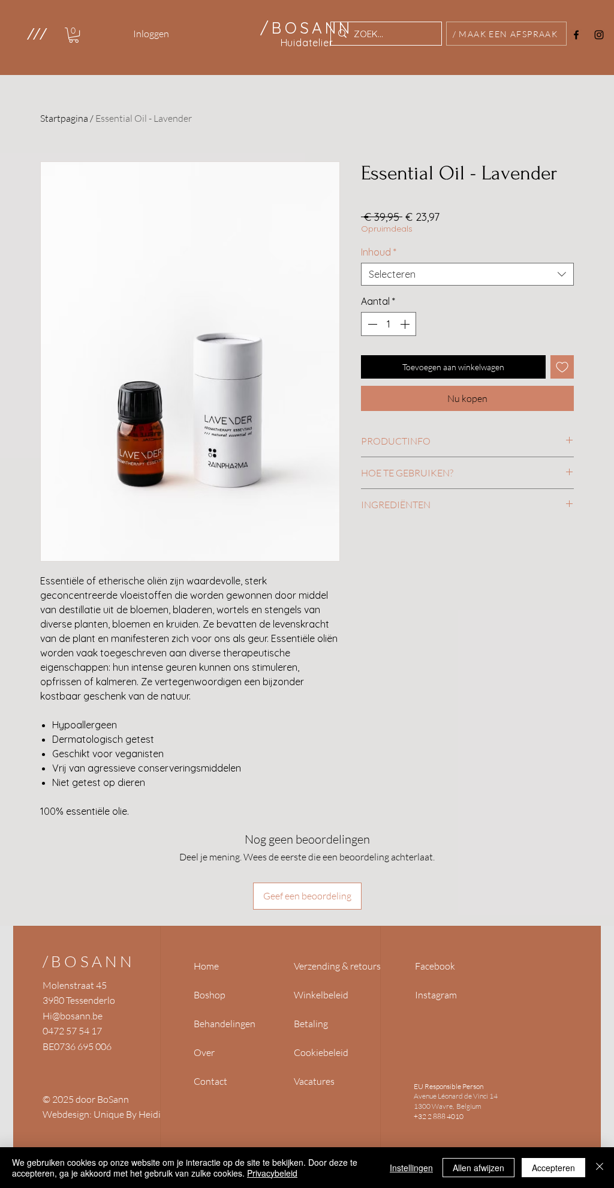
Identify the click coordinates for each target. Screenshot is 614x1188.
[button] (36, 33)
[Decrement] (371, 324)
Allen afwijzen (478, 1168)
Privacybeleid (272, 1173)
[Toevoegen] (562, 367)
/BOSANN (89, 961)
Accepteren (553, 1168)
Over (204, 1052)
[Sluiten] (599, 1167)
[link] (74, 35)
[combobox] (467, 274)
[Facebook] (576, 35)
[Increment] (406, 324)
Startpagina (64, 118)
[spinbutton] (389, 324)
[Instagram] (599, 35)
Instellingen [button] (411, 1168)
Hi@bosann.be (73, 1016)
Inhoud (378, 252)
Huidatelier (307, 43)
